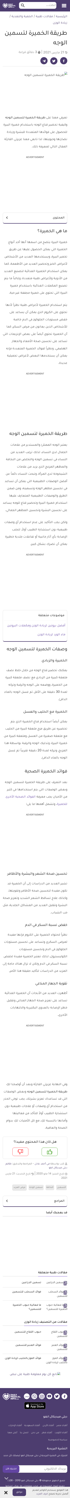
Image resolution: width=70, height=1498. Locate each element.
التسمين (61, 1187)
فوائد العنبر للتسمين (28, 1345)
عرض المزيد (19, 1187)
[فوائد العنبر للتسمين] (55, 1347)
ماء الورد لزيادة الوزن (51, 634)
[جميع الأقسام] (64, 4)
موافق (19, 1492)
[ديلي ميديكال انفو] (9, 5)
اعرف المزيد (42, 1494)
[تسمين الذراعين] (55, 1283)
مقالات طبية (44, 16)
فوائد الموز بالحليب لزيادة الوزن (23, 1358)
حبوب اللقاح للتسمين (28, 1332)
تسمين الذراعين (31, 1282)
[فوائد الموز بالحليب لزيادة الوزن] (55, 1361)
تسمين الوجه (36, 1187)
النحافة (49, 1187)
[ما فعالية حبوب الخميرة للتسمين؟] (55, 1307)
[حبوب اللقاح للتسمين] (55, 1334)
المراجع (59, 1201)
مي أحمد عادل (42, 1164)
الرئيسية (61, 16)
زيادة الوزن (60, 23)
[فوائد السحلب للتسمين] (55, 1294)
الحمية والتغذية (22, 16)
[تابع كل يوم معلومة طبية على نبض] (35, 1374)
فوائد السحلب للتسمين (26, 1292)
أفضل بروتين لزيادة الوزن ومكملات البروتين (36, 625)
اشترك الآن (11, 1469)
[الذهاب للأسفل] (6, 1478)
